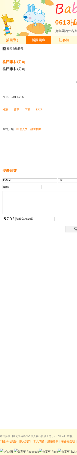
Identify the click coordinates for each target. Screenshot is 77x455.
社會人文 (22, 129)
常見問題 (38, 441)
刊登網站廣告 (8, 441)
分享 (16, 109)
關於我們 (25, 441)
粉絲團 (8, 451)
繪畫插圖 (35, 129)
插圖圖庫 (38, 40)
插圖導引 (13, 40)
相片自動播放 (15, 48)
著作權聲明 (68, 441)
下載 (27, 109)
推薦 (5, 109)
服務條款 (52, 441)
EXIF (39, 109)
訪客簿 (64, 40)
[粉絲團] (1, 450)
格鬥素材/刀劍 (14, 62)
